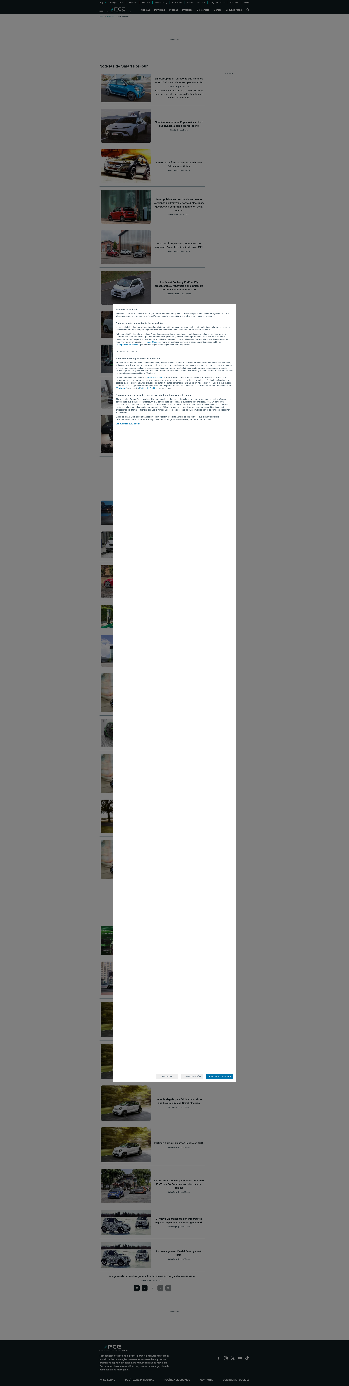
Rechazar (167, 1076)
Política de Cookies (151, 342)
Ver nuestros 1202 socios (128, 424)
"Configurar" (121, 388)
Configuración (192, 1076)
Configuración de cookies (127, 344)
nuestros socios (155, 377)
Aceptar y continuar (220, 1076)
